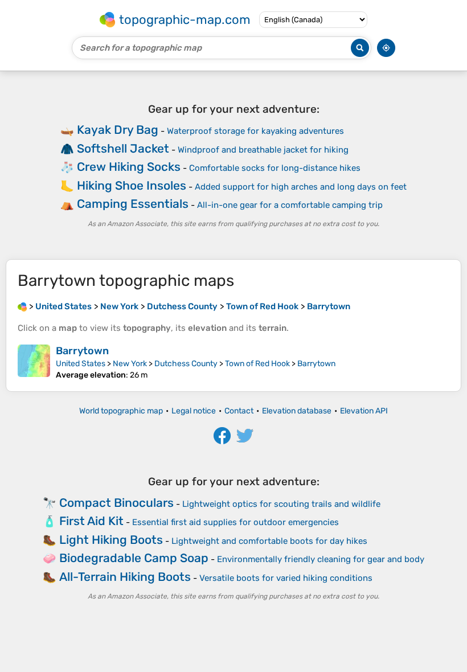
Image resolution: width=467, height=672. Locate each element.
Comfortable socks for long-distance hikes (275, 168)
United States (80, 363)
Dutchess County (186, 363)
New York (130, 363)
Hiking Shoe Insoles (131, 185)
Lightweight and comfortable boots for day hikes (269, 541)
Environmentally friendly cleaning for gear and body (320, 559)
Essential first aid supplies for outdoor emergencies (235, 522)
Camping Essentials (133, 203)
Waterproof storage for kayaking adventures (255, 131)
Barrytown (82, 351)
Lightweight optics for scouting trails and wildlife (281, 504)
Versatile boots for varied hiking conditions (285, 578)
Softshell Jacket (123, 148)
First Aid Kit (91, 521)
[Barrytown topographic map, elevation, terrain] (34, 362)
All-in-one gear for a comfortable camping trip (290, 205)
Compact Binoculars (116, 502)
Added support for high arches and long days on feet (301, 187)
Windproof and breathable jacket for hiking (263, 150)
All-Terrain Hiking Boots (125, 576)
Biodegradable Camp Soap (133, 558)
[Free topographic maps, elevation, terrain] (22, 306)
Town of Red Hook (257, 363)
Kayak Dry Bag (117, 129)
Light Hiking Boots (111, 539)
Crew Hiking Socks (129, 166)
